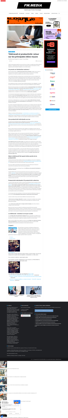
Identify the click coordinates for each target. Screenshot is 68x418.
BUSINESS (17, 49)
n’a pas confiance (17, 89)
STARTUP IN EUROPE (39, 323)
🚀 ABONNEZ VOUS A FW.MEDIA (62, 0)
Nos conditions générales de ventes (12, 353)
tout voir (31, 274)
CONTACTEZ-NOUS (54, 13)
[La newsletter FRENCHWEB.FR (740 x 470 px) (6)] (52, 27)
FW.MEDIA (12, 307)
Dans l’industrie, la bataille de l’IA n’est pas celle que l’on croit (21, 275)
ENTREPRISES (14, 49)
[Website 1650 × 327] (25, 20)
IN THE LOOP (27, 13)
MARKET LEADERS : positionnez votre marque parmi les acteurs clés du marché (25, 276)
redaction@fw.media (24, 310)
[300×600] (51, 67)
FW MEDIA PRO (22, 13)
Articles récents (12, 238)
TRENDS (32, 13)
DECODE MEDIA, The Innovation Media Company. (48, 359)
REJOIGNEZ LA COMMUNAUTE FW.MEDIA (44, 310)
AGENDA (36, 13)
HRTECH (21, 49)
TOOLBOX (41, 13)
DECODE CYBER (38, 317)
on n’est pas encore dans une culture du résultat (31, 89)
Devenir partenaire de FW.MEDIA (25, 307)
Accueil (10, 49)
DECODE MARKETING (39, 320)
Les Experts (13, 51)
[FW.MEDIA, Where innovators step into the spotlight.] (34, 7)
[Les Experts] (14, 251)
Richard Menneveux (18, 351)
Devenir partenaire (52, 109)
